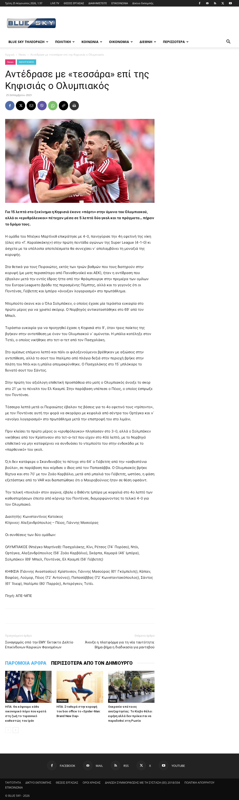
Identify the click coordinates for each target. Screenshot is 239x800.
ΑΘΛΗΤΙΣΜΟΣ (26, 62)
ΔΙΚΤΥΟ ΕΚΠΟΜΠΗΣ (38, 783)
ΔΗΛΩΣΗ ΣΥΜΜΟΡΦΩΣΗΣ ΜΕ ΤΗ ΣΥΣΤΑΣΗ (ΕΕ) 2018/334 (142, 783)
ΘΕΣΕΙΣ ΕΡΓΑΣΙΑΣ (74, 3)
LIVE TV (54, 3)
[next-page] (15, 730)
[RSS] (214, 3)
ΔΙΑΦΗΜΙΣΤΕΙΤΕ (97, 3)
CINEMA (62, 700)
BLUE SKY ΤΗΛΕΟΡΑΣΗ (26, 41)
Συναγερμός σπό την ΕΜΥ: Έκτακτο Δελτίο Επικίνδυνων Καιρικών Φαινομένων (39, 644)
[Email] (31, 105)
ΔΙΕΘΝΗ (146, 41)
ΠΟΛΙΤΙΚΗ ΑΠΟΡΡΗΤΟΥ (199, 783)
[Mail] (207, 3)
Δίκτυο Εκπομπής (142, 3)
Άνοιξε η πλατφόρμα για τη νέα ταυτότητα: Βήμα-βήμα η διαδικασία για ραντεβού (120, 644)
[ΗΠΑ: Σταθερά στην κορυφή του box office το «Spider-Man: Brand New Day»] (79, 687)
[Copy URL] (63, 105)
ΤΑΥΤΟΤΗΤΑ (13, 783)
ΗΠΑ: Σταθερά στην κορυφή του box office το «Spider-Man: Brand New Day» (78, 711)
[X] (222, 3)
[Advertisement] (149, 24)
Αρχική (9, 55)
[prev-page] (8, 730)
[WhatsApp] (52, 105)
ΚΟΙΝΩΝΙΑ (89, 41)
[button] (228, 42)
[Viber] (42, 105)
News (22, 55)
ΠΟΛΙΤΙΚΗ (63, 41)
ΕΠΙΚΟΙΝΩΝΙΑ (119, 3)
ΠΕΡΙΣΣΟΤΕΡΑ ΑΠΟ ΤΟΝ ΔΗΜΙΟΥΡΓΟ (92, 663)
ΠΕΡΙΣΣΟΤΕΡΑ (174, 41)
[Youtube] (230, 3)
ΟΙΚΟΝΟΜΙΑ (119, 41)
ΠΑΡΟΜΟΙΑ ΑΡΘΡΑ (25, 663)
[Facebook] (199, 3)
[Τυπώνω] (74, 105)
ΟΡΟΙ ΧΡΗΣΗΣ (92, 783)
